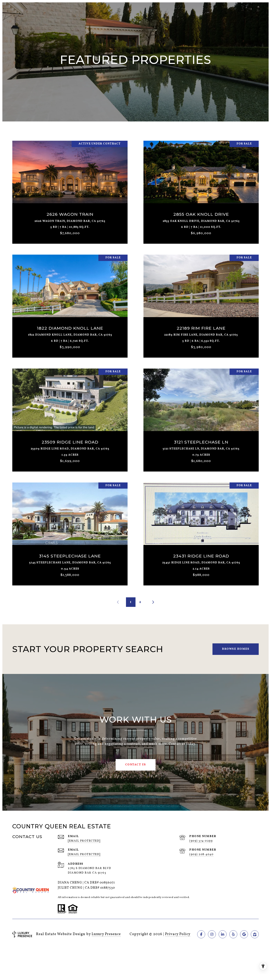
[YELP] (233, 934)
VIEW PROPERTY (70, 190)
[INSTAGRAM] (212, 934)
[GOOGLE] (244, 934)
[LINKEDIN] (223, 934)
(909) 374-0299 (201, 841)
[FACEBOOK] (201, 934)
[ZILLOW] (255, 934)
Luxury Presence (106, 934)
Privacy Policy (177, 934)
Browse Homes (235, 649)
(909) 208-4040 (201, 854)
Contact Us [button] (135, 765)
